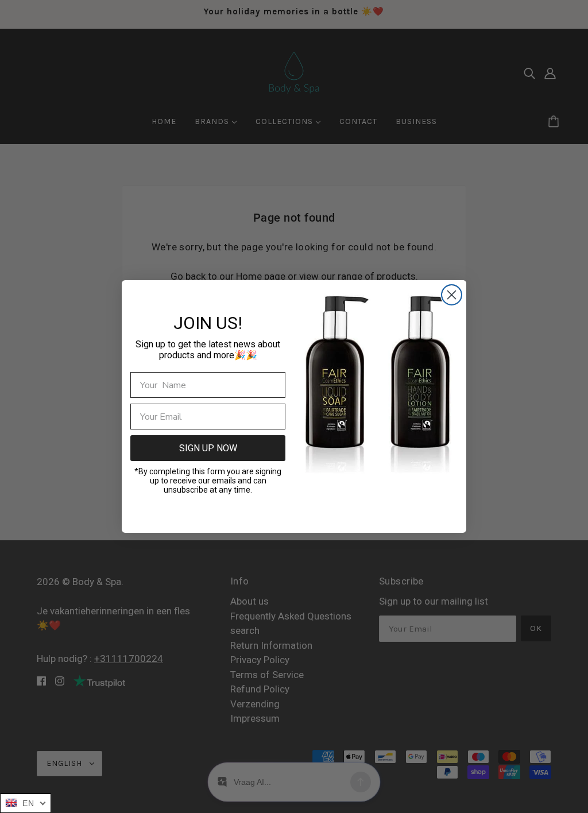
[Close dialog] (452, 295)
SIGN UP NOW (208, 448)
